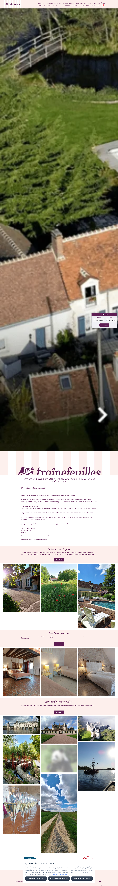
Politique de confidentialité (60, 874)
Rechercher (104, 325)
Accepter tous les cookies (82, 878)
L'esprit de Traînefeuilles (47, 5)
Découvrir (59, 560)
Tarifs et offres (92, 5)
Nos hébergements (53, 3)
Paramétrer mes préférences (59, 878)
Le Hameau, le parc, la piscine (74, 3)
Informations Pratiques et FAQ (72, 5)
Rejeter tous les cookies (36, 878)
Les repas (92, 3)
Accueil (41, 3)
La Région (101, 3)
